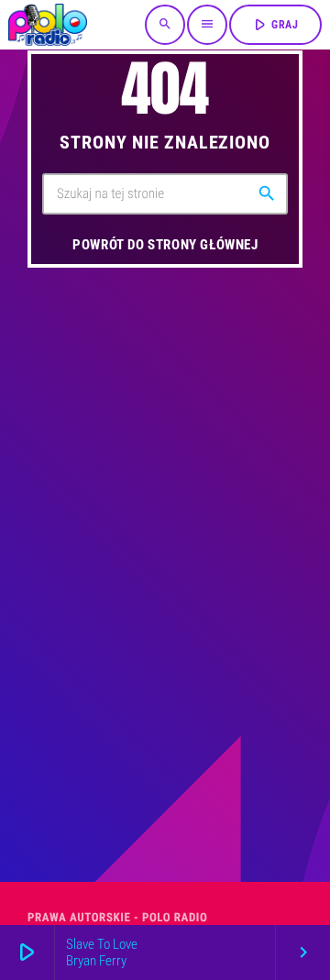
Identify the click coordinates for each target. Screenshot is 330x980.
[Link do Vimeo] (47, 25)
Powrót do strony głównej (165, 245)
